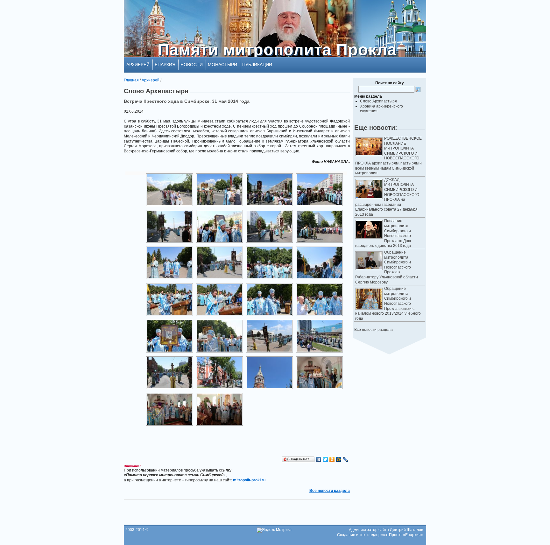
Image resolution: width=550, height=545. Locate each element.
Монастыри (222, 64)
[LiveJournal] (345, 459)
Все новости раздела (373, 329)
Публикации (257, 64)
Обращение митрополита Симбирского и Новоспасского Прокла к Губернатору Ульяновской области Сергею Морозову (386, 267)
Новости (191, 64)
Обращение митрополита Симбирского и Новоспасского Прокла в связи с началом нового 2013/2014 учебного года (388, 303)
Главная (131, 80)
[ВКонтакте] (318, 459)
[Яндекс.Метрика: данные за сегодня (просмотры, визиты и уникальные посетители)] (274, 530)
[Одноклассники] (332, 459)
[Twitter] (325, 459)
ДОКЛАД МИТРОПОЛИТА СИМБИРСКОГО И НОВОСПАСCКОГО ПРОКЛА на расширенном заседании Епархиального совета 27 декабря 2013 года (387, 197)
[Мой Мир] (338, 459)
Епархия (165, 64)
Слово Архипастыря (378, 101)
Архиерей (138, 64)
